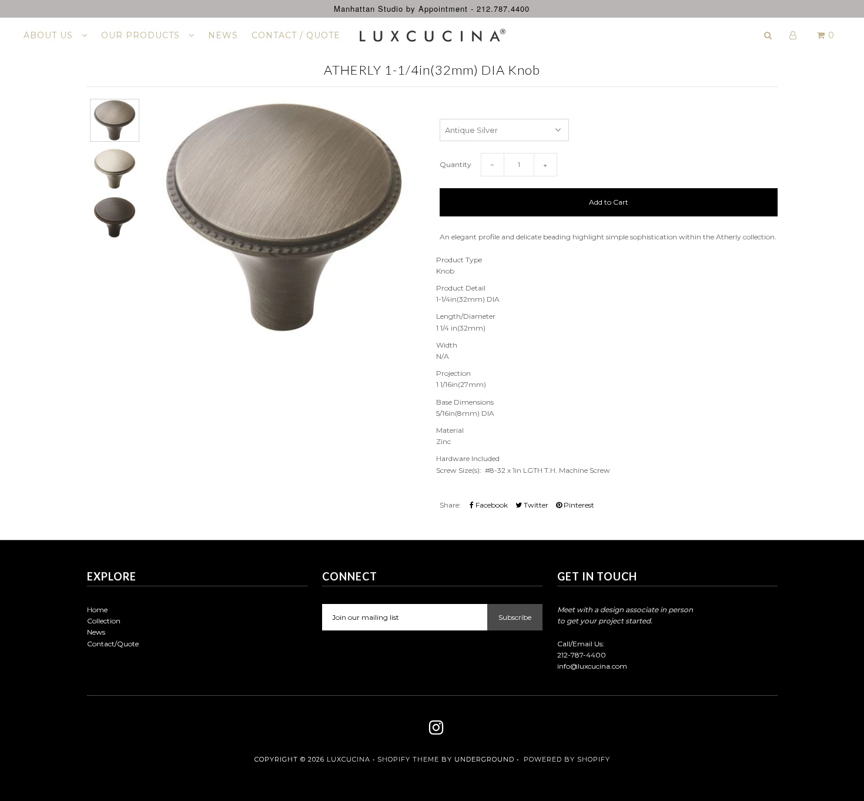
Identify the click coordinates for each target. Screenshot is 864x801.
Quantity (455, 164)
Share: (450, 504)
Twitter (535, 504)
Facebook (491, 504)
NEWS (223, 35)
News (96, 632)
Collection (103, 620)
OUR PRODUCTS (142, 35)
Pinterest (578, 504)
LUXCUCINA (348, 759)
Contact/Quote (113, 643)
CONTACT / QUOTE (296, 35)
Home (97, 609)
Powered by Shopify (567, 759)
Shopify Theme (408, 759)
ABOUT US (50, 35)
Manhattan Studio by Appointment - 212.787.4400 (432, 8)
